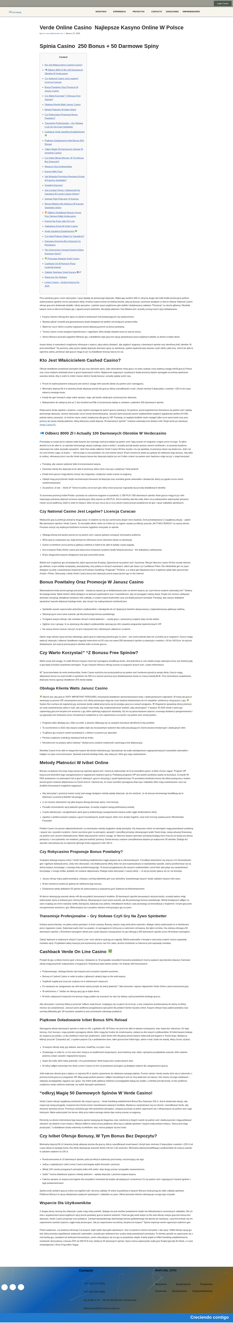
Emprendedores (191, 11)
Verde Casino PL (48, 425)
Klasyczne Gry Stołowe (56, 277)
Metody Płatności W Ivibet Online (60, 109)
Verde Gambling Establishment (60, 231)
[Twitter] (10, 3)
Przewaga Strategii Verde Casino (63, 259)
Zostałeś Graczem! (54, 185)
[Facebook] (4, 3)
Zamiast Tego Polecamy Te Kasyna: (62, 199)
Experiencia (119, 11)
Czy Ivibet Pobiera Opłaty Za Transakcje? (64, 236)
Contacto (156, 11)
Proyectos (138, 11)
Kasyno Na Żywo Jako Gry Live (60, 221)
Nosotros (101, 11)
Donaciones (172, 11)
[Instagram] (16, 3)
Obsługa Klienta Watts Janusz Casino (63, 104)
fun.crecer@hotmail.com (52, 33)
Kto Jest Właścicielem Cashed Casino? (63, 65)
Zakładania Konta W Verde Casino (61, 226)
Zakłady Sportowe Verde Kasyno (61, 272)
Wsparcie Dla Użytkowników (58, 166)
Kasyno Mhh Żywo (53, 171)
